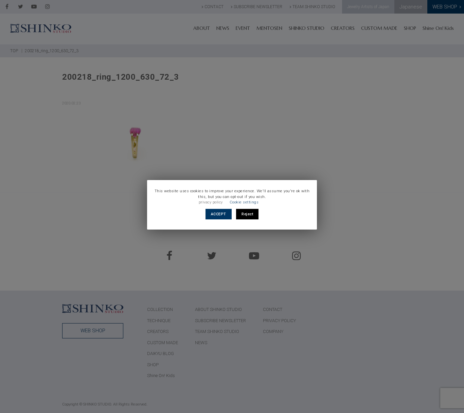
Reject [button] (247, 214)
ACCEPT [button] (218, 214)
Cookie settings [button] (244, 202)
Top (443, 391)
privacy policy (211, 202)
